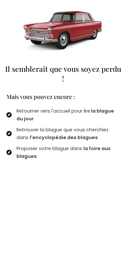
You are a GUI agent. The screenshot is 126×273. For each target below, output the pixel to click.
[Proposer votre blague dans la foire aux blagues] (63, 152)
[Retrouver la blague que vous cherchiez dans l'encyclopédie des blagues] (63, 133)
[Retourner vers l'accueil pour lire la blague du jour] (63, 115)
